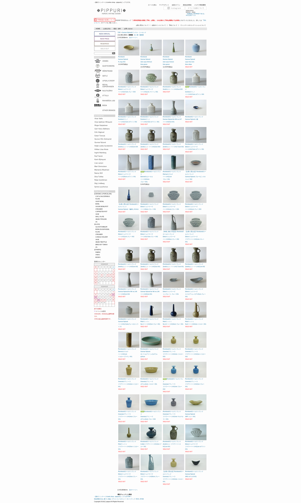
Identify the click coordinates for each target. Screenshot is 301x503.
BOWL (97, 204)
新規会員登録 (187, 5)
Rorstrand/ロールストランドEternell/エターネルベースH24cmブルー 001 (151, 177)
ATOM (142, 499)
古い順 (136, 35)
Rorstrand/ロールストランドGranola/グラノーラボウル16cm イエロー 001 (149, 381)
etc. (96, 222)
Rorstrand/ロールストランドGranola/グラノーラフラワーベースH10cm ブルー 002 (173, 384)
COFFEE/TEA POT (101, 211)
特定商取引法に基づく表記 (102, 499)
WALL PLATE (99, 216)
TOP (119, 32)
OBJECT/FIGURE (101, 219)
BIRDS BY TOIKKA (101, 244)
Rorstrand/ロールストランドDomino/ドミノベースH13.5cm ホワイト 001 (150, 119)
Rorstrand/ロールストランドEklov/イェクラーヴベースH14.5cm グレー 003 (127, 89)
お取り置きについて (142, 25)
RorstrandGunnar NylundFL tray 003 (123, 59)
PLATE (97, 199)
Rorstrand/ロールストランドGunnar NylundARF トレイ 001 (194, 414)
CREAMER (99, 209)
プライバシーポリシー (119, 499)
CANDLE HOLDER (101, 237)
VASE (97, 214)
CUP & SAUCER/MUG (102, 196)
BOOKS (97, 257)
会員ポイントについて (159, 25)
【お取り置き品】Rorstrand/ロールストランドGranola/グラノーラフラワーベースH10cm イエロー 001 (173, 476)
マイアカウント (164, 5)
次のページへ (133, 37)
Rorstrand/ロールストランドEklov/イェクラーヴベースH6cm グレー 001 (149, 206)
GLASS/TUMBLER (101, 227)
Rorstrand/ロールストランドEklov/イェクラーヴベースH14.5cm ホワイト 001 (194, 146)
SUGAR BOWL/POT (101, 206)
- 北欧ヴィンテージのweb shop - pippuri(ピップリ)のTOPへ (113, 496)
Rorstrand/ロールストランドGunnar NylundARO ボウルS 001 (194, 474)
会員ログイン (176, 5)
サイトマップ (131, 499)
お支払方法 (106, 29)
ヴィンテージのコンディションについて (193, 25)
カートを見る (152, 5)
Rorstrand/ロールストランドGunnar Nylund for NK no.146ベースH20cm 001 (150, 291)
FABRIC (98, 252)
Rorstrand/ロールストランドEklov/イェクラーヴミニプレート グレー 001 (172, 291)
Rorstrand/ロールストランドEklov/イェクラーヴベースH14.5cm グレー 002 (149, 234)
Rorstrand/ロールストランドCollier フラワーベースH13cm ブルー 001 (151, 444)
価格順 (141, 35)
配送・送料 (117, 29)
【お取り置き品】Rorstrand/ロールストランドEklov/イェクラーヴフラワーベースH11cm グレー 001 (195, 237)
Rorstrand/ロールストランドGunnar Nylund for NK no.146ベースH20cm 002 (127, 291)
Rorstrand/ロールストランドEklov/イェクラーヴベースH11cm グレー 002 (127, 234)
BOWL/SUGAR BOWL (102, 229)
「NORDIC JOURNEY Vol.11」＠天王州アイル (196, 14)
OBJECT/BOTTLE (101, 242)
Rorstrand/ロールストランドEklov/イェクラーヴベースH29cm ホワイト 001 (127, 174)
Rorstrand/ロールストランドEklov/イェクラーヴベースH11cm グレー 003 (194, 206)
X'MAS (97, 255)
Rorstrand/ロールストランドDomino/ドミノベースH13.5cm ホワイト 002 (127, 119)
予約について (173, 25)
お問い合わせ (128, 29)
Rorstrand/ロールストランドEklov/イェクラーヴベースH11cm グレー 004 (172, 206)
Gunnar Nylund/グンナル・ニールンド (134, 32)
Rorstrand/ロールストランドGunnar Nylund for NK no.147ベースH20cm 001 (172, 119)
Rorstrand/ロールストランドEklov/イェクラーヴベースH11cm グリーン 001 (149, 89)
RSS (137, 499)
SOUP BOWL (99, 201)
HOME (98, 29)
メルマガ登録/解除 (200, 5)
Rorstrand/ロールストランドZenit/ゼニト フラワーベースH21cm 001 (172, 444)
